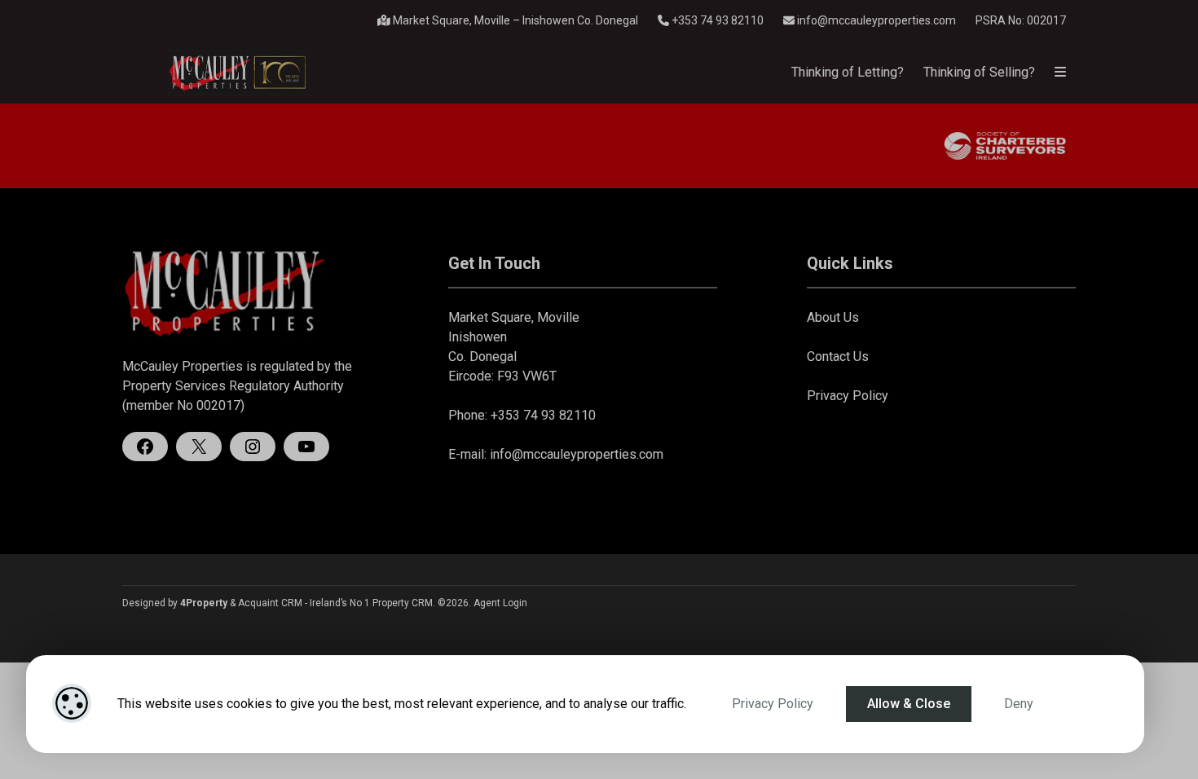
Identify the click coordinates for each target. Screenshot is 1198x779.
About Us (833, 317)
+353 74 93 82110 (716, 20)
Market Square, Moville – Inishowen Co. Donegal (514, 20)
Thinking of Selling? (979, 72)
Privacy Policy (772, 703)
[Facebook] (145, 446)
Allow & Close (908, 703)
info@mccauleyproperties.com (876, 20)
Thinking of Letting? (847, 72)
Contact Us (838, 356)
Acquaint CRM (270, 603)
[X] (199, 446)
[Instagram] (252, 446)
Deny (1018, 703)
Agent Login (500, 603)
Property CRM (402, 603)
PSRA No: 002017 (1021, 20)
